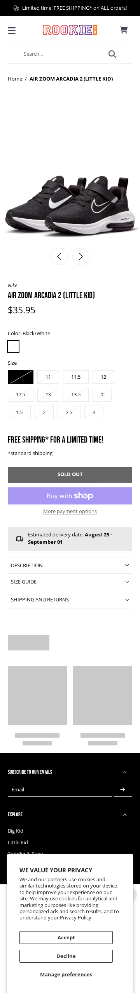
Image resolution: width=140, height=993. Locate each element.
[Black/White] (13, 346)
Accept (66, 937)
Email (18, 789)
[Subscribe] (123, 789)
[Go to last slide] (59, 256)
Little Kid (18, 842)
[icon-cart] (123, 30)
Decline (66, 956)
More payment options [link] (70, 512)
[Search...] (112, 54)
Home (15, 79)
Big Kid (15, 831)
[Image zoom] (70, 173)
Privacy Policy (75, 917)
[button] (70, 475)
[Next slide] (80, 256)
